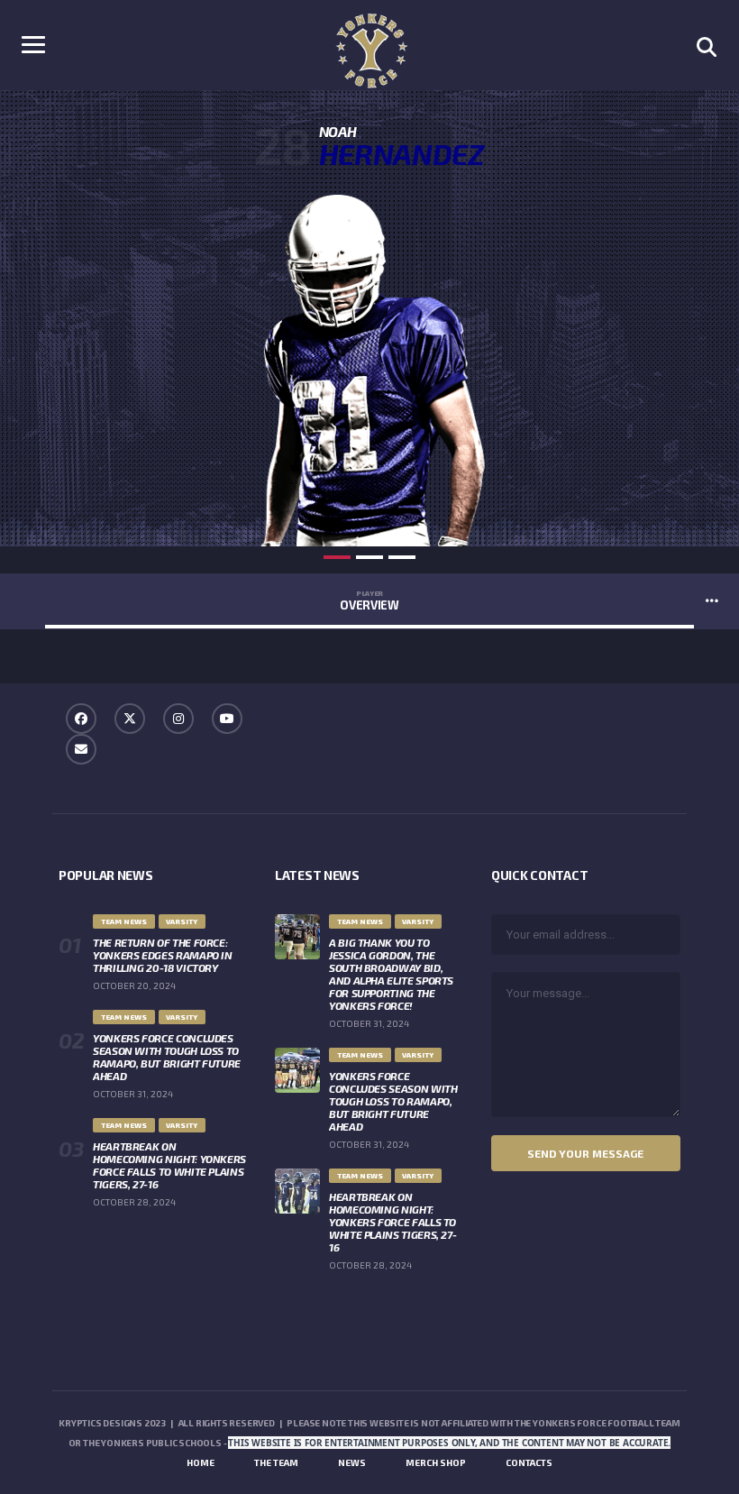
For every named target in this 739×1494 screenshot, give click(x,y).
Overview (369, 600)
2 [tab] (369, 557)
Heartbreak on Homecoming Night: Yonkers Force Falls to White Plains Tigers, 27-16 (169, 1165)
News (352, 1462)
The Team (276, 1462)
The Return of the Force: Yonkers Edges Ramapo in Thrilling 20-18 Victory (163, 955)
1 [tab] (337, 557)
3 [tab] (401, 557)
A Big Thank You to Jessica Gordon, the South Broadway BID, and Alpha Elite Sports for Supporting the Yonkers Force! (391, 974)
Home (200, 1462)
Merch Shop (436, 1462)
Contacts (529, 1462)
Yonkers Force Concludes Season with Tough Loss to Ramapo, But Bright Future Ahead (167, 1056)
